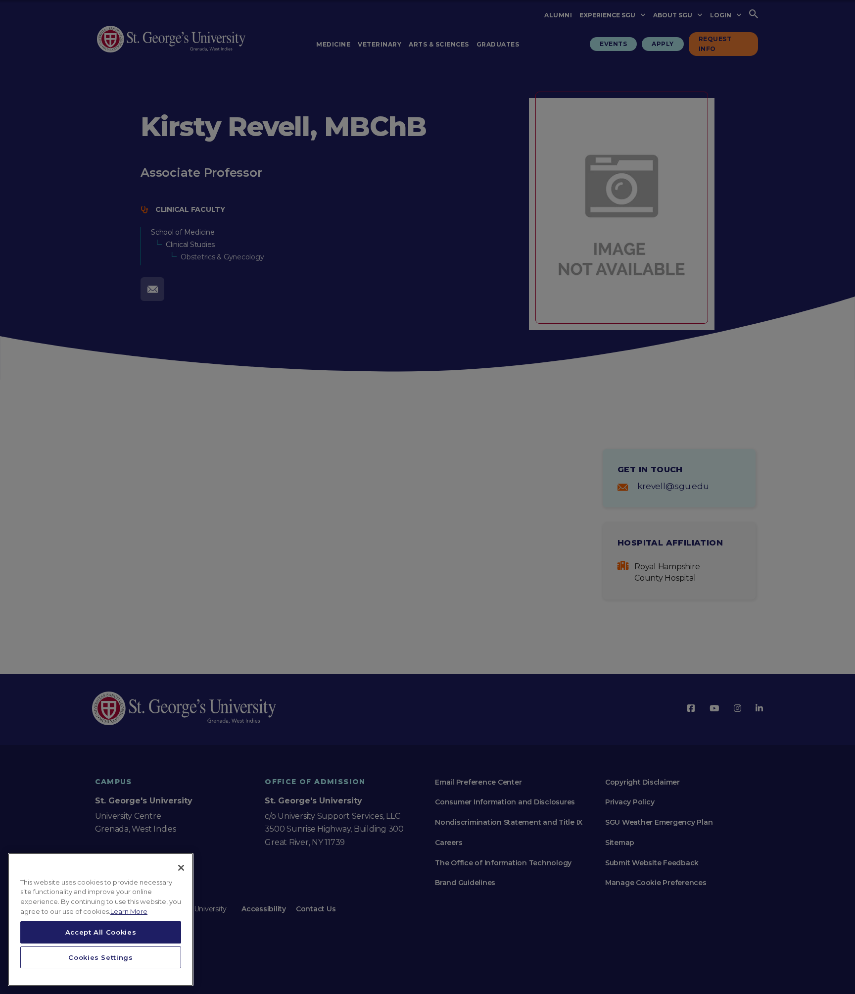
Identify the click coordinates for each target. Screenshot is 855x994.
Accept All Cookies (101, 932)
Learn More (128, 911)
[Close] (181, 868)
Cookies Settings (100, 957)
